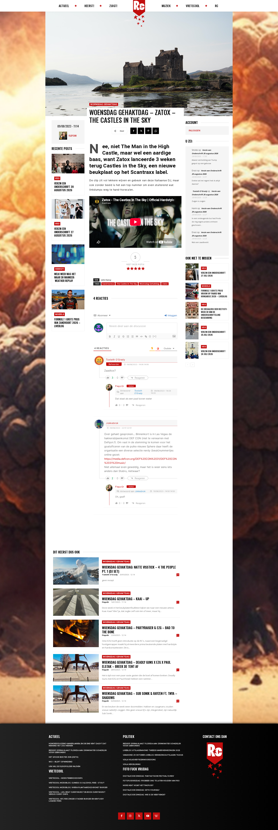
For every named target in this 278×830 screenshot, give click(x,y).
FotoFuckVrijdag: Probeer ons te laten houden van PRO (151, 781)
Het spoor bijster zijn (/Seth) (63, 757)
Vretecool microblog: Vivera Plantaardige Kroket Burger (78, 787)
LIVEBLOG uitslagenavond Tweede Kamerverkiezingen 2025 (151, 750)
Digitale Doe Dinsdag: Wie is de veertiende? (144, 795)
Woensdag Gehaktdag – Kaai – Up (125, 598)
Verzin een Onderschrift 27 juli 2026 (213, 274)
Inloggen (172, 315)
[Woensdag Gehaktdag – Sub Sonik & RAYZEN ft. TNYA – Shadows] (76, 699)
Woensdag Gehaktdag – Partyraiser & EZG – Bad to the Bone (138, 629)
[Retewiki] (156, 816)
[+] (154, 336)
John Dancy (106, 280)
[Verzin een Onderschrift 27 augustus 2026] (68, 209)
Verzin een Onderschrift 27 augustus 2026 (64, 232)
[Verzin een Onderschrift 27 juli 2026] (192, 271)
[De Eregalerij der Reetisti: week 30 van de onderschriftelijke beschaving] (192, 310)
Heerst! (59, 269)
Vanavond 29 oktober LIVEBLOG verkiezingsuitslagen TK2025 (153, 755)
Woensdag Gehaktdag (103, 104)
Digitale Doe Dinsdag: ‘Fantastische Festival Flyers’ (148, 776)
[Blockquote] (137, 336)
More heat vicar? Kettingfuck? (138, 785)
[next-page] (193, 365)
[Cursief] (114, 336)
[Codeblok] (141, 336)
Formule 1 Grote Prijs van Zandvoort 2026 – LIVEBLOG (67, 322)
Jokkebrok (112, 423)
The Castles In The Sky (127, 284)
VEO (57, 178)
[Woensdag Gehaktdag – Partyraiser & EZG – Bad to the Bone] (76, 633)
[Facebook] (133, 131)
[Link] (146, 336)
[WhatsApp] (156, 131)
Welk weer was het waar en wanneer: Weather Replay (65, 277)
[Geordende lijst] (128, 336)
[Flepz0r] (64, 136)
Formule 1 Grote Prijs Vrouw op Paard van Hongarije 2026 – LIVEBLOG (214, 293)
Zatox (164, 284)
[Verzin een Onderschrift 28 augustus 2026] (68, 164)
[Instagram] (130, 816)
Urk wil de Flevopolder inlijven (64, 766)
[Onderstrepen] (119, 336)
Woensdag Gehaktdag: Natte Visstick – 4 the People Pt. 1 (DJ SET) (139, 569)
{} (150, 336)
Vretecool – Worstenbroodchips (66, 778)
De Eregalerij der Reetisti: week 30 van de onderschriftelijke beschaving (214, 313)
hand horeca (108, 284)
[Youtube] (147, 816)
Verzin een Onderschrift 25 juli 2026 (213, 333)
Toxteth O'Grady (115, 359)
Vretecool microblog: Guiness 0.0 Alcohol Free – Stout (76, 783)
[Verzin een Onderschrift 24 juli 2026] (192, 350)
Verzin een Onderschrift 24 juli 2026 (213, 352)
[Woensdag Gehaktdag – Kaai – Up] (76, 602)
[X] (141, 131)
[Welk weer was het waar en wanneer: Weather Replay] (68, 254)
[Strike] (123, 336)
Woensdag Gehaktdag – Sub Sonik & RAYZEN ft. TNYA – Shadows (139, 695)
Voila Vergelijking (132, 764)
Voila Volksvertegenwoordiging (139, 760)
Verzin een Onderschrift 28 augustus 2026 (64, 186)
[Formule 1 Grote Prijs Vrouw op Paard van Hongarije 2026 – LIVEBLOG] (192, 291)
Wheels (59, 314)
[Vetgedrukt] (110, 336)
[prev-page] (187, 365)
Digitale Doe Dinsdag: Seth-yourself (141, 790)
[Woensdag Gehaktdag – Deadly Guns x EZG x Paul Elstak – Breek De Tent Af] (76, 667)
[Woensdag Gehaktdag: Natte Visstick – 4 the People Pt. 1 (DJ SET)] (76, 571)
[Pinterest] (148, 131)
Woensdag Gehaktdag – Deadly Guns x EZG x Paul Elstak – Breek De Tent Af (136, 664)
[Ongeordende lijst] (132, 336)
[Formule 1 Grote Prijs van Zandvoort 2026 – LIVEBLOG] (68, 300)
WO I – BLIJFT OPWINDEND (60, 762)
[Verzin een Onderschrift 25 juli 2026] (192, 331)
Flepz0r (73, 135)
